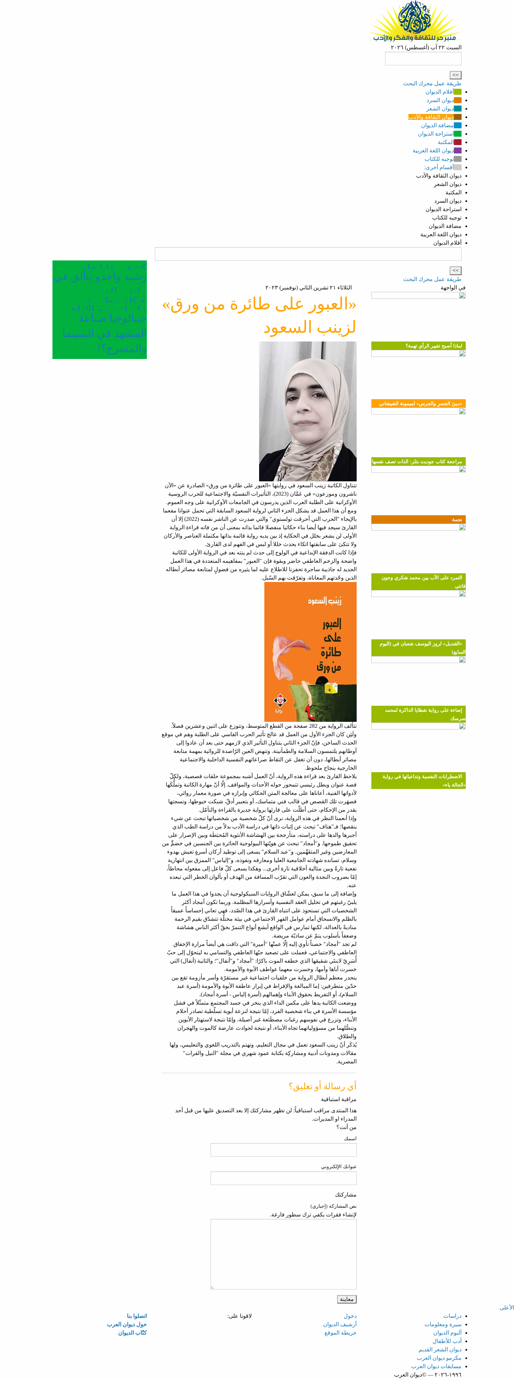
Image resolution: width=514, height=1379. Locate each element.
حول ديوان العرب (127, 1324)
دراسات (452, 1316)
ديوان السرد (440, 100)
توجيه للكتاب (439, 159)
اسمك (350, 1138)
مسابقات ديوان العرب (436, 1366)
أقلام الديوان (440, 92)
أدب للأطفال (447, 1341)
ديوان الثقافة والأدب (431, 117)
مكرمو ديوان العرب (439, 1358)
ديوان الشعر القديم (440, 1349)
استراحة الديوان (436, 134)
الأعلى (507, 1307)
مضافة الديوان (437, 125)
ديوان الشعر (440, 109)
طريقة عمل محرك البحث (432, 83)
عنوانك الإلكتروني (339, 1166)
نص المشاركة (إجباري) (333, 1206)
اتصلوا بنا (137, 1316)
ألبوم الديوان (447, 1333)
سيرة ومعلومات (443, 1324)
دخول (350, 1316)
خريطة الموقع (340, 1333)
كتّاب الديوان (132, 1333)
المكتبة (446, 142)
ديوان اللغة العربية (433, 150)
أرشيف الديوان (340, 1324)
